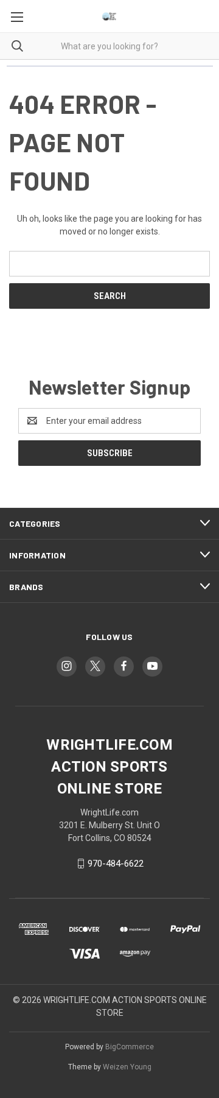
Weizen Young (127, 1067)
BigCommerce (129, 1047)
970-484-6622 (116, 863)
